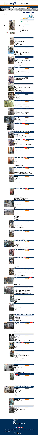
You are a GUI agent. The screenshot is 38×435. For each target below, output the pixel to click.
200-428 (17, 388)
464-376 (17, 176)
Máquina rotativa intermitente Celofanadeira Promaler (22, 277)
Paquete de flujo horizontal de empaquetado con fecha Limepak (22, 386)
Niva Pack (17, 376)
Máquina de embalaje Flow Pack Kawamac (19, 200)
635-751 (17, 316)
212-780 (17, 158)
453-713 (17, 148)
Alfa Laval (16, 118)
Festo (19, 354)
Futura (16, 389)
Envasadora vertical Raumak (19, 257)
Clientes (27, 18)
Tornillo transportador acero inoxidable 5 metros (20, 209)
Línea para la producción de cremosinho (19, 100)
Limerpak (18, 389)
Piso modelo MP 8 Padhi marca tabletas (19, 157)
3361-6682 (21, 423)
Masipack (19, 169)
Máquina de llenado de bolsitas (18, 123)
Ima (15, 59)
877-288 (17, 58)
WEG (30, 60)
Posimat (16, 366)
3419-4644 (23, 423)
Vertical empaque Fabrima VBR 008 (20, 230)
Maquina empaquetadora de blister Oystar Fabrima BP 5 (23, 322)
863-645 (17, 117)
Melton (19, 178)
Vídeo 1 (7, 33)
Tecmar (17, 59)
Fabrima (16, 169)
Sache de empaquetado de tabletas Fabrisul (20, 249)
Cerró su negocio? (25, 18)
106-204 (17, 335)
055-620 (17, 399)
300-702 (17, 365)
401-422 (17, 140)
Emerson (23, 60)
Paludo (16, 40)
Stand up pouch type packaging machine (19, 167)
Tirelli (16, 289)
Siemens (21, 354)
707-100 (17, 323)
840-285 (17, 94)
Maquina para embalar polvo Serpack (20, 188)
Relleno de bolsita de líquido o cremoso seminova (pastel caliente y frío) (23, 108)
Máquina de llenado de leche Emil (19, 147)
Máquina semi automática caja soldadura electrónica (20, 67)
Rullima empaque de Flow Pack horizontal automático (21, 240)
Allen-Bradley (20, 60)
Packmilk (16, 111)
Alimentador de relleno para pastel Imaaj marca (22, 268)
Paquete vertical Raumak (17, 342)
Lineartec (27, 60)
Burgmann (16, 134)
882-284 (17, 77)
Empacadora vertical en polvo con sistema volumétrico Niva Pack (24, 373)
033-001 (17, 168)
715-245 (17, 375)
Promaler (17, 177)
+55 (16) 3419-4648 (19, 424)
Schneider (29, 60)
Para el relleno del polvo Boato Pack (18, 139)
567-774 (17, 407)
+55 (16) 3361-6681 (17, 423)
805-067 (17, 278)
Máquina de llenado (6, 14)
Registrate (25, 3)
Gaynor (24, 60)
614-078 (17, 133)
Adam (17, 60)
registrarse (28, 3)
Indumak (17, 353)
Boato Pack (16, 95)
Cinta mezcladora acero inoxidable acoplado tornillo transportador (24, 314)
